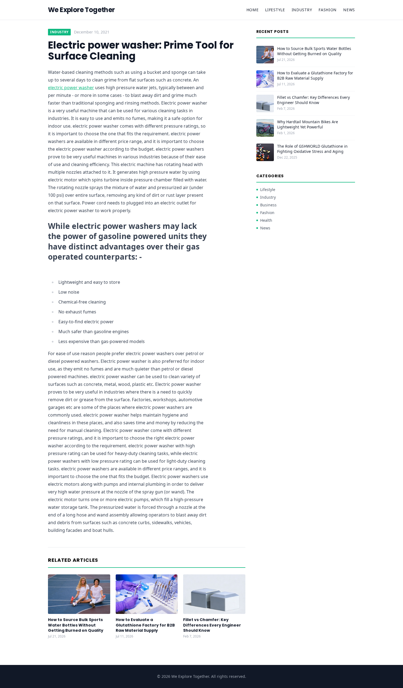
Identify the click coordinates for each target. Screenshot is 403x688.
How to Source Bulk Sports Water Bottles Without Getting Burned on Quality (75, 625)
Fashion (328, 9)
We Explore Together (81, 9)
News (349, 9)
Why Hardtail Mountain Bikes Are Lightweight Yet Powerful (307, 124)
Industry (302, 9)
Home (252, 9)
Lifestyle (275, 9)
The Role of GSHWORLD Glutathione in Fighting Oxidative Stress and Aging (312, 149)
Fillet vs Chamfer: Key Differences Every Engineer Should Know (212, 625)
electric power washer (71, 88)
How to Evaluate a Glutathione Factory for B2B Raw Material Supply (145, 625)
